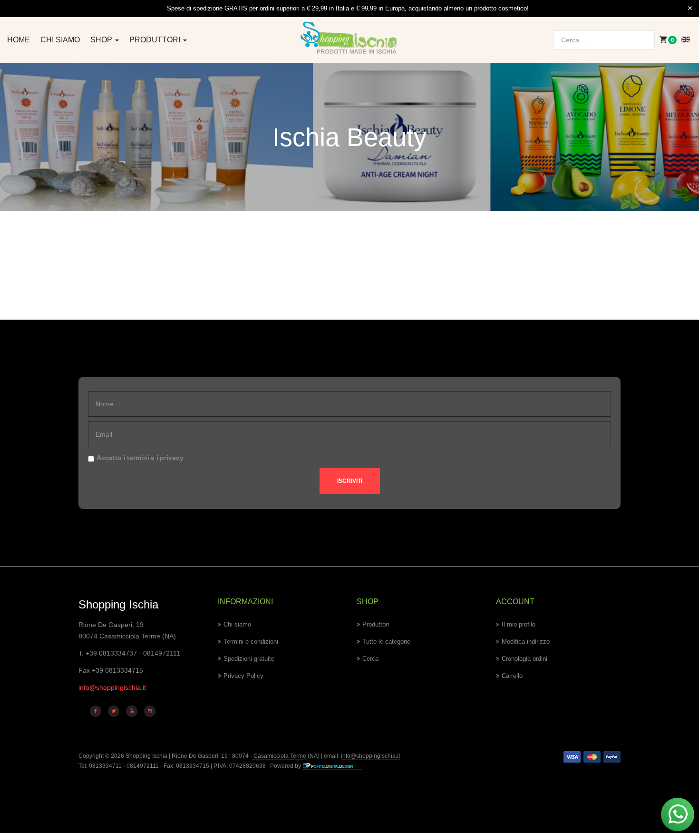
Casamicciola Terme (279, 756)
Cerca (370, 658)
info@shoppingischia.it (112, 687)
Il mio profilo (518, 624)
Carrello (512, 675)
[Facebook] (95, 711)
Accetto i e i (140, 457)
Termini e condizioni (250, 641)
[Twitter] (113, 711)
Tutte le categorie (386, 641)
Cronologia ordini (524, 658)
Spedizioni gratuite (248, 658)
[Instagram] (149, 711)
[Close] (690, 8)
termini (138, 457)
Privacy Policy (243, 675)
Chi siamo (60, 40)
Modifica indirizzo (526, 641)
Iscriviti (349, 481)
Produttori (155, 40)
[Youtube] (131, 711)
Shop (102, 40)
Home (18, 40)
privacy (172, 457)
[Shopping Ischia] (350, 38)
